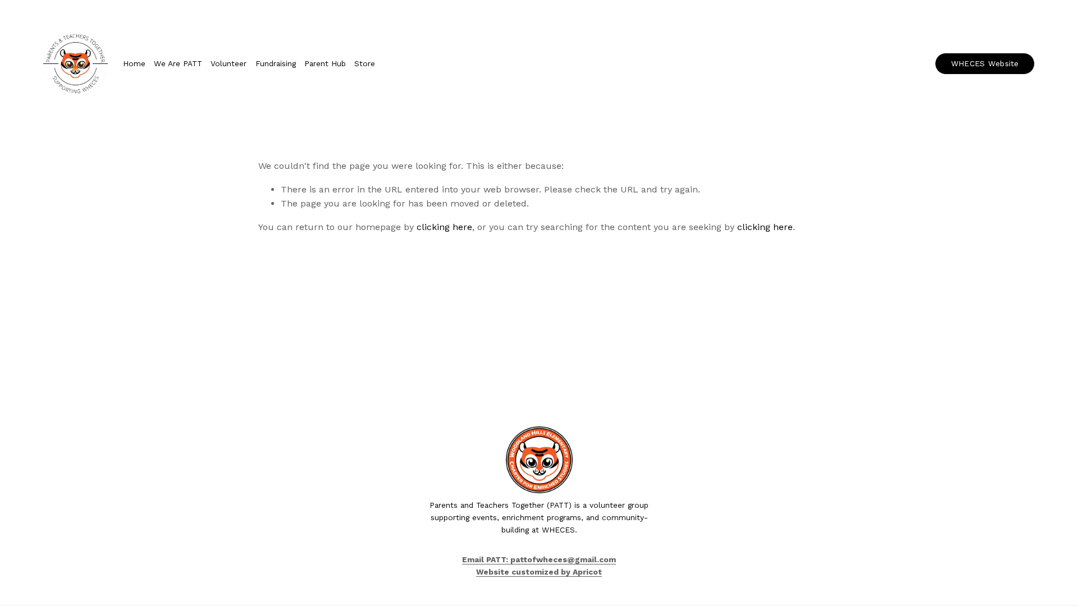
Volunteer (228, 63)
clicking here (444, 227)
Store (364, 63)
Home (134, 63)
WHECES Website (985, 63)
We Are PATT (178, 63)
